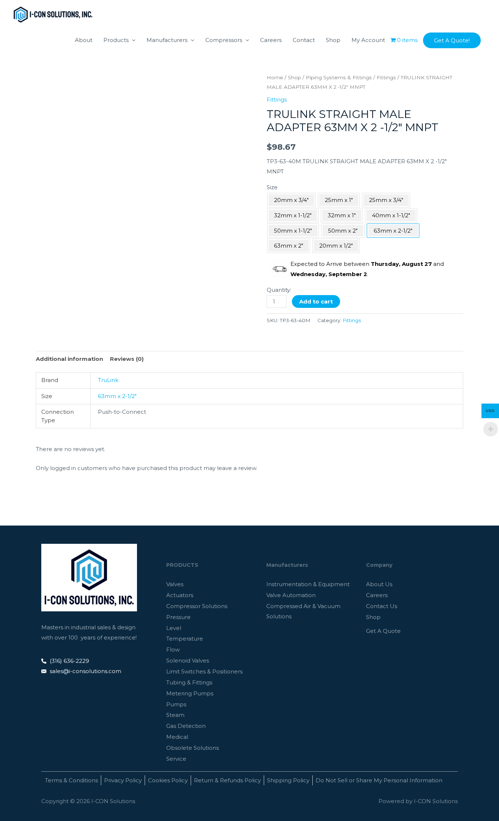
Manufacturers (166, 40)
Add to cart (316, 301)
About (83, 40)
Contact (304, 40)
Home (275, 77)
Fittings (386, 77)
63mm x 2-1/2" (117, 396)
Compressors (223, 40)
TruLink (108, 380)
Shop (333, 40)
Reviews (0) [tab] (127, 358)
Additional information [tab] (69, 358)
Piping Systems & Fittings (339, 77)
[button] (452, 40)
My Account (368, 40)
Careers (271, 40)
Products (116, 40)
